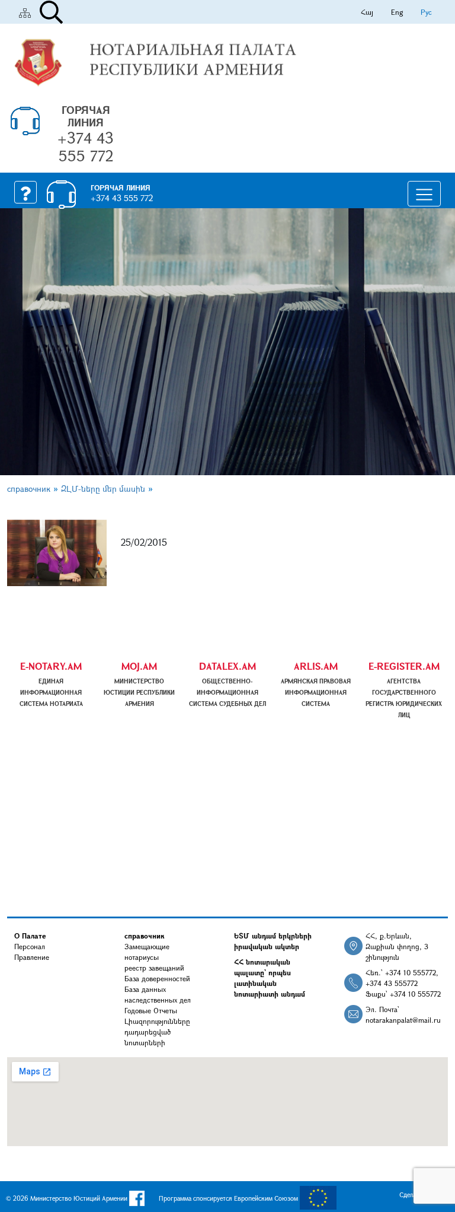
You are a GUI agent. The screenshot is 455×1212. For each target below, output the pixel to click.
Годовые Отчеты (150, 1010)
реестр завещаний (154, 967)
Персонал (29, 946)
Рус (426, 12)
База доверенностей (157, 978)
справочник (28, 488)
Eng (397, 12)
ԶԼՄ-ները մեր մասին (103, 488)
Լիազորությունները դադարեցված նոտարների (157, 1031)
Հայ (367, 12)
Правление (31, 957)
